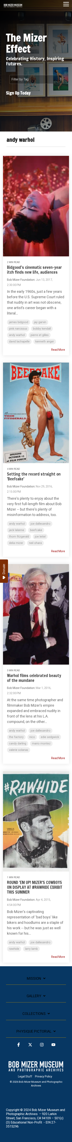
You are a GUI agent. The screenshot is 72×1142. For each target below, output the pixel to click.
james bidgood (18, 322)
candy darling (17, 743)
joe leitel (40, 536)
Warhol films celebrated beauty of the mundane (34, 678)
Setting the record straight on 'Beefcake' (34, 476)
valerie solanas (18, 750)
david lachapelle (19, 341)
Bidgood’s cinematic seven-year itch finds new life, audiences (34, 269)
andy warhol (17, 335)
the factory (16, 737)
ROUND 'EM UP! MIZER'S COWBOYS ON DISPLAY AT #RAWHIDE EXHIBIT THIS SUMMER (34, 887)
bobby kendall (42, 328)
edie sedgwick (50, 737)
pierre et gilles (40, 335)
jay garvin (40, 322)
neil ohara (35, 543)
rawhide (14, 949)
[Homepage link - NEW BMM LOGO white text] (36, 1070)
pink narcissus (18, 328)
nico (32, 737)
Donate (4, 569)
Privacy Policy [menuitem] (43, 1076)
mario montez (41, 743)
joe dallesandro (40, 523)
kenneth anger (44, 341)
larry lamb (31, 949)
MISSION (34, 978)
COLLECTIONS (34, 1013)
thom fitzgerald (19, 536)
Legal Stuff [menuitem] (25, 1076)
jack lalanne (16, 530)
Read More (58, 349)
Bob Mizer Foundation (21, 279)
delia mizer (16, 543)
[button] (66, 4)
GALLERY (34, 996)
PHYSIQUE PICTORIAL (33, 1031)
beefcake (36, 530)
